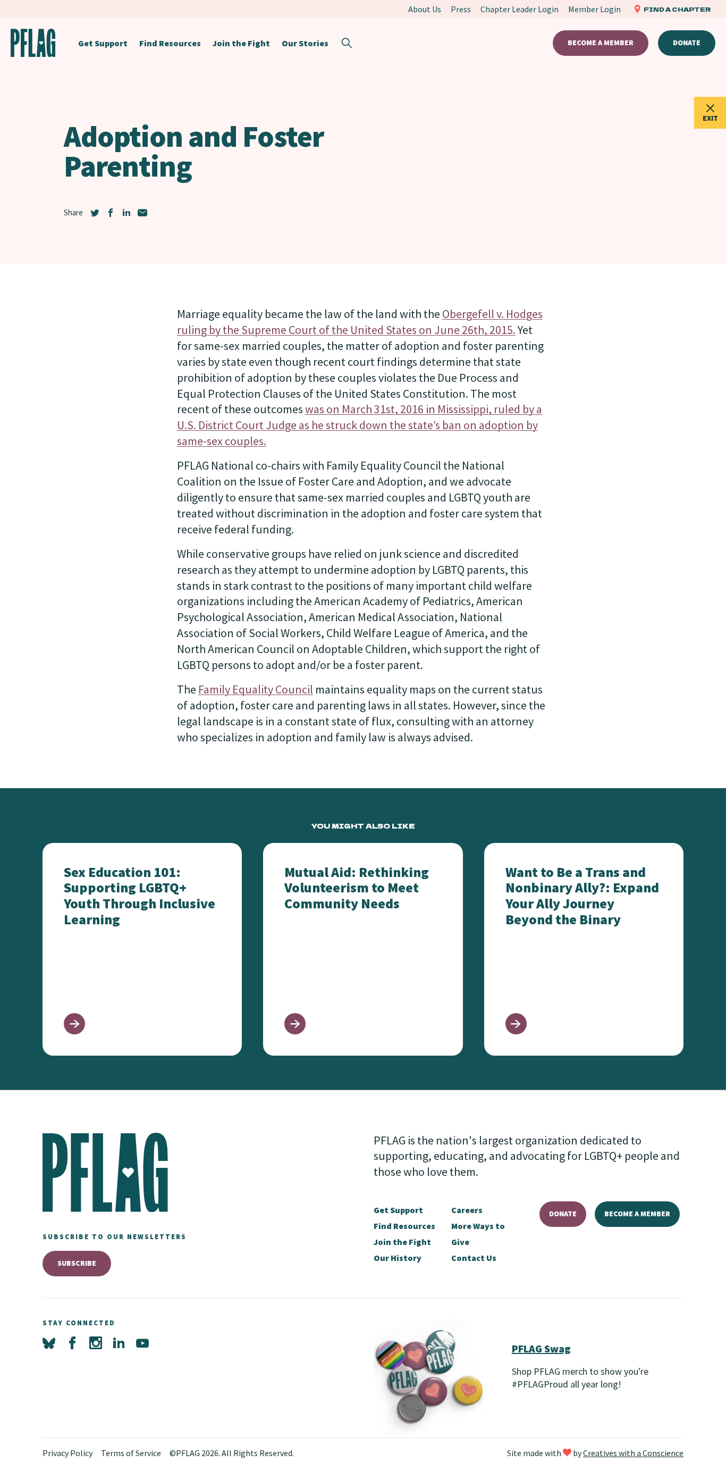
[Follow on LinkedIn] (119, 1343)
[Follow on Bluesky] (49, 1343)
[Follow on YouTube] (142, 1343)
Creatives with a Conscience (633, 1453)
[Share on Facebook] (110, 212)
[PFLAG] (33, 43)
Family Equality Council (255, 689)
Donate (686, 42)
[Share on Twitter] (94, 212)
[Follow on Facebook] (72, 1343)
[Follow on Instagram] (95, 1343)
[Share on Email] (142, 212)
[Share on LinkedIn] (126, 212)
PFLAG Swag (541, 1348)
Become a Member (601, 42)
